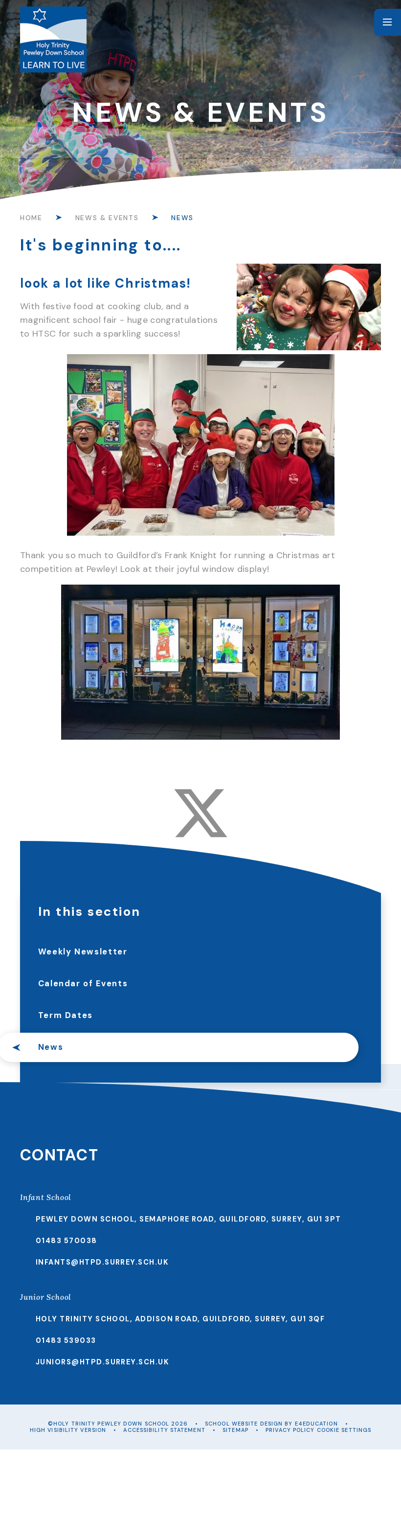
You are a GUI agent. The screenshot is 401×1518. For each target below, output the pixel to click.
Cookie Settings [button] (344, 1430)
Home (31, 217)
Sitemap (235, 1430)
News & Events (106, 217)
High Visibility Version (68, 1430)
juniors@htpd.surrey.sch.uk (102, 1362)
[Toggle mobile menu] (387, 22)
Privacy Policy (290, 1430)
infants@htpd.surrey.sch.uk (102, 1262)
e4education (316, 1423)
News (182, 217)
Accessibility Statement (164, 1430)
